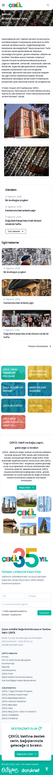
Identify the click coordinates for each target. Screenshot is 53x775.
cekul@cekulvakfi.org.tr (12, 644)
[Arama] (48, 5)
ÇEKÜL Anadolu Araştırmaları (15, 694)
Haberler (6, 14)
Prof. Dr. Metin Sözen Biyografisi (16, 660)
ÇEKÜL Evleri (7, 673)
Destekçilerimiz (9, 670)
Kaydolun (44, 612)
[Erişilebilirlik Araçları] (46, 768)
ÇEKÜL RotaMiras (10, 718)
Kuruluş (5, 656)
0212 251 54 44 (26, 641)
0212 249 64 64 (9, 641)
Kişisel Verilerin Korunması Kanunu (17, 677)
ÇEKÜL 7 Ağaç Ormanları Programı (17, 691)
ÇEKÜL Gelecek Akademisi (14, 701)
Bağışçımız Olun (25, 754)
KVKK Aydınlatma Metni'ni (15, 611)
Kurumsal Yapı (8, 663)
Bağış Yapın (25, 487)
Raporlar (6, 666)
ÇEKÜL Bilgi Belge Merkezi (14, 698)
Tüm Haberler (14, 231)
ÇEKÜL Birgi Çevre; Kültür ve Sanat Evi (19, 711)
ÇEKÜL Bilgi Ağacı (9, 704)
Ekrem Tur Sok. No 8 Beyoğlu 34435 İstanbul (22, 638)
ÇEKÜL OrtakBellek (10, 715)
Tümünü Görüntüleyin (38, 346)
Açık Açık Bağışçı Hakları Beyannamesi (19, 680)
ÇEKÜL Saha (7, 708)
